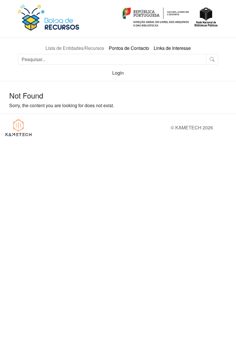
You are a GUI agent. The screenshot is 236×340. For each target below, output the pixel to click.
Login (118, 72)
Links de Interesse (172, 48)
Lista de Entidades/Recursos (74, 48)
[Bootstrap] (18, 127)
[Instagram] (221, 127)
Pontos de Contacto (129, 48)
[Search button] (212, 59)
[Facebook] (232, 127)
